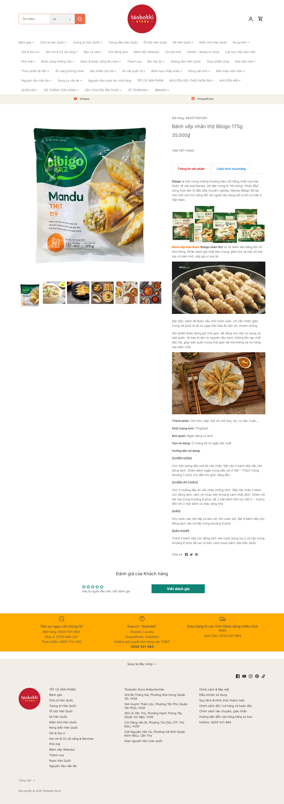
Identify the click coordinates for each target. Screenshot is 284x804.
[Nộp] (80, 19)
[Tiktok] (263, 676)
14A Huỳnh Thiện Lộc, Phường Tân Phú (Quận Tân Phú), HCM (155, 706)
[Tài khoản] (251, 19)
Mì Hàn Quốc (58, 716)
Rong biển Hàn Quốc (63, 727)
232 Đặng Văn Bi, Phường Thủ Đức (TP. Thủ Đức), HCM (154, 724)
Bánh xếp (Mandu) (62, 749)
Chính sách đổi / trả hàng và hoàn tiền (225, 706)
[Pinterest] (257, 676)
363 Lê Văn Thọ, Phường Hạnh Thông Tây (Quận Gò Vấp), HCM (153, 715)
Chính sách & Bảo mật (214, 689)
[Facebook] (238, 676)
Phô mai (54, 744)
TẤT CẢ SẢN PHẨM (62, 689)
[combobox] (34, 19)
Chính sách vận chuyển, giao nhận (223, 711)
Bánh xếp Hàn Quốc (186, 247)
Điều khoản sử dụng (213, 694)
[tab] (191, 169)
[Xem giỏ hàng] (260, 19)
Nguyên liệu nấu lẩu (63, 766)
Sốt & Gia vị (57, 733)
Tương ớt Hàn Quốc (62, 706)
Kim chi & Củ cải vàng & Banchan (71, 738)
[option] (30, 296)
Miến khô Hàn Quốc (63, 722)
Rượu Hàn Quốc (60, 760)
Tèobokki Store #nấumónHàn (144, 689)
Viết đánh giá (178, 589)
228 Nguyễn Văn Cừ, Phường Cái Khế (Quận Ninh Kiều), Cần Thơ (154, 733)
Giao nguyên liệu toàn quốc (143, 741)
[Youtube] (244, 676)
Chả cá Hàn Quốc (61, 700)
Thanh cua (56, 755)
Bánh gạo (55, 694)
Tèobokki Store (52, 790)
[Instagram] (250, 676)
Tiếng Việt (25, 780)
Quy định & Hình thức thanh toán (222, 700)
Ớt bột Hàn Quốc (61, 711)
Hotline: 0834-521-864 (215, 722)
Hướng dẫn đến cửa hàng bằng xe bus (225, 716)
